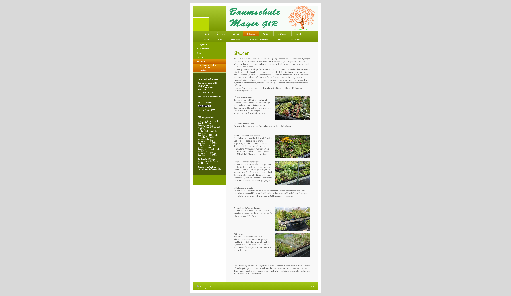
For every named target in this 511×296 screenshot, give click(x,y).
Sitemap (212, 287)
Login (312, 286)
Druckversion (204, 287)
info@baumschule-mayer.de (209, 96)
